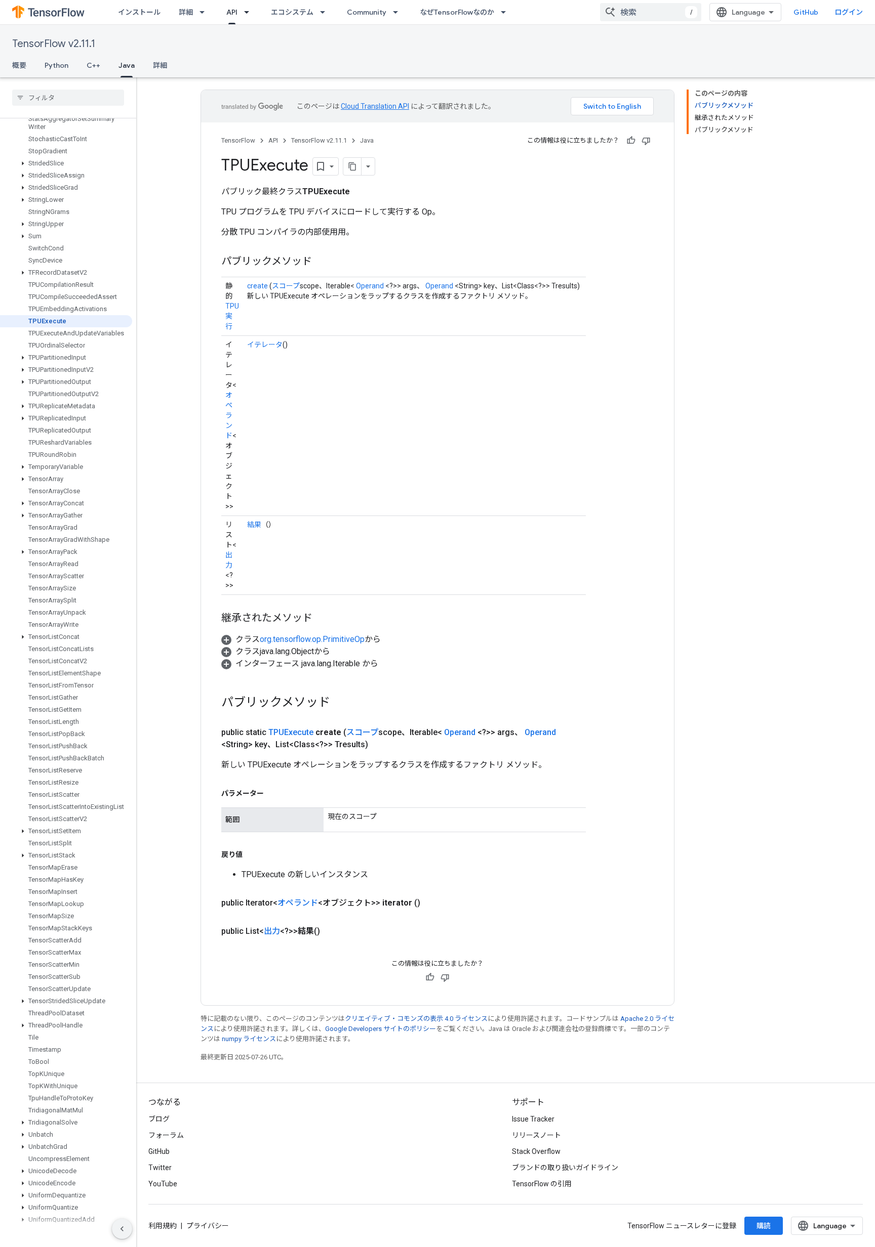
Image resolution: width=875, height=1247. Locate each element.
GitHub (805, 12)
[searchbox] (68, 98)
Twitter (160, 1168)
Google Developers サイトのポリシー (380, 1029)
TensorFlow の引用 (542, 1184)
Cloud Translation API (375, 106)
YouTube (162, 1184)
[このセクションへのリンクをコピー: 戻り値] (253, 854)
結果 (254, 525)
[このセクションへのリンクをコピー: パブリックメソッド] (322, 262)
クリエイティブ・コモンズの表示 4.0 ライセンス (416, 1018)
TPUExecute (290, 732)
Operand (370, 286)
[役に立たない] (646, 140)
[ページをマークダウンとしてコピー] (352, 166)
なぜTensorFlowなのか (457, 12)
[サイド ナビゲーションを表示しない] (122, 1229)
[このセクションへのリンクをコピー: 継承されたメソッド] (322, 619)
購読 (764, 1225)
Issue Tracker (533, 1119)
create (257, 286)
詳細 (186, 12)
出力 (272, 931)
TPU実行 (232, 316)
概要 (19, 65)
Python (56, 65)
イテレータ (265, 344)
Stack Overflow (536, 1151)
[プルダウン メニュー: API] (249, 12)
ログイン (848, 12)
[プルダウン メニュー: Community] (398, 12)
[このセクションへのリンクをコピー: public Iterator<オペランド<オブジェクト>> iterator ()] (432, 903)
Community (366, 12)
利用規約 (162, 1226)
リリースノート (536, 1135)
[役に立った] (631, 140)
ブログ (159, 1119)
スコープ (286, 286)
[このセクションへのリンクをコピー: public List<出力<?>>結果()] (332, 931)
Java (126, 65)
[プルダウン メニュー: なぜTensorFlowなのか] (506, 12)
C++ (93, 65)
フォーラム (166, 1135)
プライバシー (207, 1226)
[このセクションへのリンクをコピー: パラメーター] (274, 793)
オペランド (228, 415)
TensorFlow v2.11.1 (53, 43)
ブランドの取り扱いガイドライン (565, 1168)
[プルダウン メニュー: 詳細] (205, 12)
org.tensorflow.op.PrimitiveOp (312, 639)
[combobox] (650, 12)
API (231, 12)
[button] (66, 163)
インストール (139, 12)
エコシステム (292, 12)
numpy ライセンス (249, 1039)
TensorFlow (238, 140)
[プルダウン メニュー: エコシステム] (325, 12)
